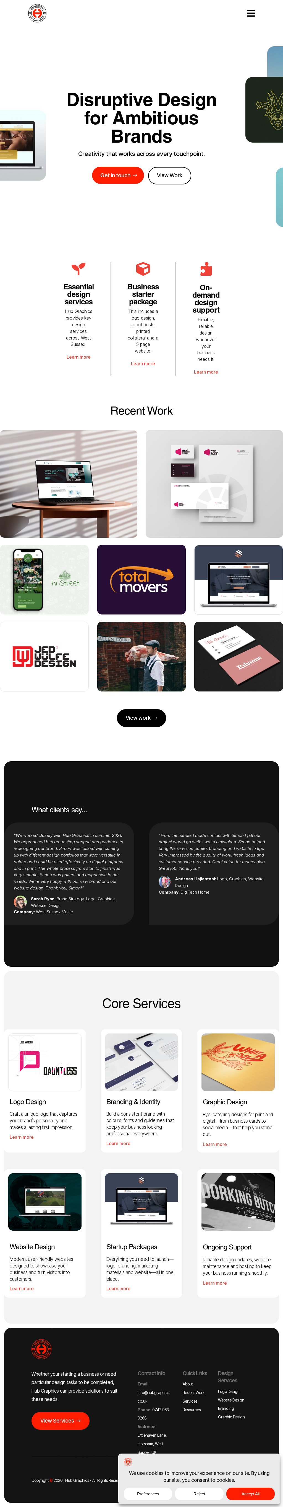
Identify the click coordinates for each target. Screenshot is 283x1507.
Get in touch (115, 175)
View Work (169, 175)
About (188, 1384)
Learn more (79, 357)
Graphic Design (231, 1417)
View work (138, 718)
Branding (226, 1408)
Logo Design (229, 1391)
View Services (57, 1421)
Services (190, 1401)
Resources (192, 1409)
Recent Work (194, 1392)
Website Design (231, 1400)
